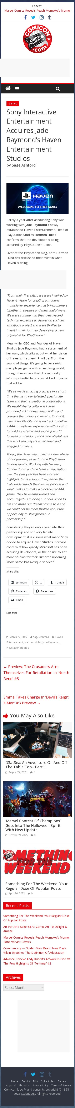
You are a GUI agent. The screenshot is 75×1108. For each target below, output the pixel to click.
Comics (25, 1081)
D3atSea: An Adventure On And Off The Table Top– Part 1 (36, 765)
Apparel (11, 1085)
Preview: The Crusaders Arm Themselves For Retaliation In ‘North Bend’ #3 (36, 672)
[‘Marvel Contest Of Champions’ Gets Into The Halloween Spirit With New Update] (37, 783)
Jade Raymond (51, 642)
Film (35, 1081)
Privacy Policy (40, 1085)
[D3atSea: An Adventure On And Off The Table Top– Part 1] (37, 725)
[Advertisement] (44, 1026)
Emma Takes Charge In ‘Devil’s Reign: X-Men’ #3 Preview (36, 700)
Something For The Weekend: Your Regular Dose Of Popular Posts (36, 886)
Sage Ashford (41, 637)
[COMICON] (37, 25)
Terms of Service (61, 1085)
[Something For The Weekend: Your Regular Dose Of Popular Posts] (37, 846)
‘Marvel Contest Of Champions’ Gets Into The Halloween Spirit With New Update (33, 825)
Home (15, 1081)
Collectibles (48, 1081)
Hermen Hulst (33, 642)
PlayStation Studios (17, 648)
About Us (24, 1085)
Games (13, 103)
